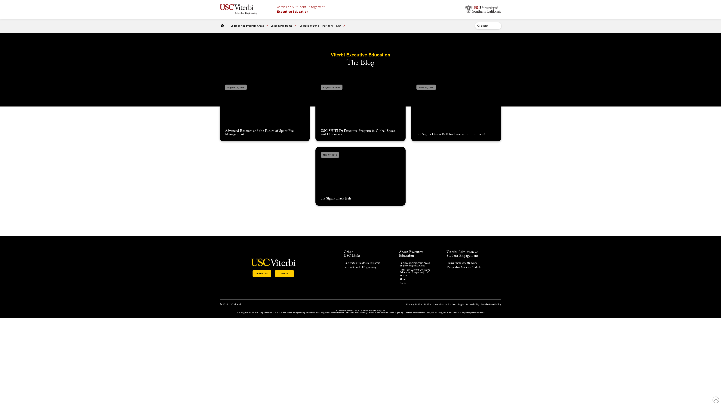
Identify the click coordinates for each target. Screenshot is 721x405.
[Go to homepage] (222, 25)
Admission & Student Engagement (301, 9)
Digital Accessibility (468, 304)
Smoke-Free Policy (491, 304)
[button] (249, 26)
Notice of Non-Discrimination (440, 304)
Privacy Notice (414, 304)
